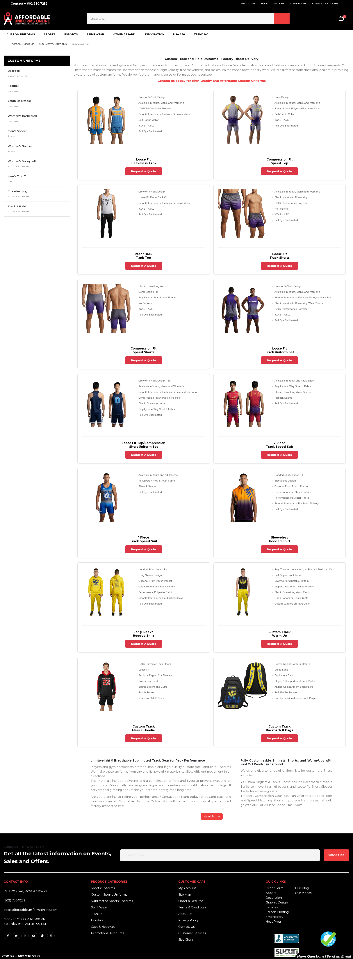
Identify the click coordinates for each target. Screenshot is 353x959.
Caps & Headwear (104, 926)
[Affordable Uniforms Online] (27, 18)
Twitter (16, 935)
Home (5, 44)
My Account (187, 888)
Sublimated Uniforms (53, 44)
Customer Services (192, 933)
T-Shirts (96, 914)
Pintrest (42, 935)
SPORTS (50, 34)
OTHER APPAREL (124, 34)
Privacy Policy (188, 920)
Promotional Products (107, 933)
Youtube (33, 935)
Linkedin (25, 935)
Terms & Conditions (192, 907)
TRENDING (201, 34)
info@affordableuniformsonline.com (30, 910)
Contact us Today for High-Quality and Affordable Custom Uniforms (212, 81)
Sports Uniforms (103, 888)
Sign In (279, 3)
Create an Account (326, 3)
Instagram (51, 935)
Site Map (184, 894)
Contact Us (298, 3)
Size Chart (185, 939)
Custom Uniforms (22, 44)
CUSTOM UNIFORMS (21, 34)
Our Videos (303, 893)
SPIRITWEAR (95, 34)
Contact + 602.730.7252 (29, 3)
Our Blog (302, 888)
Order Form (274, 888)
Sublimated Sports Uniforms (112, 901)
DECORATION (154, 34)
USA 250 (179, 34)
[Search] (282, 18)
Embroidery (274, 917)
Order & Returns (190, 901)
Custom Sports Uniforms (109, 894)
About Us (185, 914)
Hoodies (97, 920)
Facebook (7, 935)
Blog (264, 3)
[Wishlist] (333, 18)
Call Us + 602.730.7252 (21, 956)
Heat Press (273, 921)
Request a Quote (143, 171)
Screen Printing (277, 912)
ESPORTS (71, 34)
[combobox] (188, 18)
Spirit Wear (99, 907)
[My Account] (322, 18)
